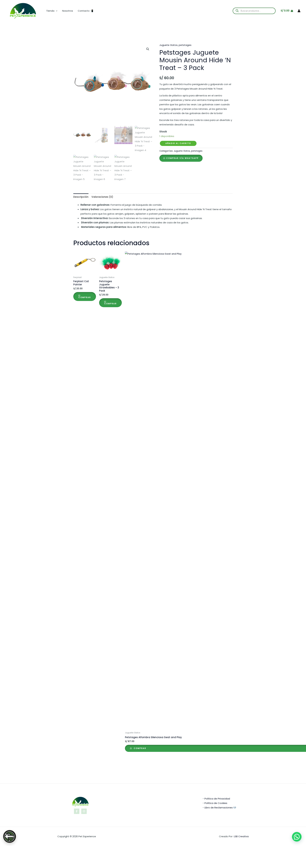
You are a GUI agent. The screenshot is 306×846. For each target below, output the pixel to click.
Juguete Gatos (168, 45)
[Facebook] (76, 811)
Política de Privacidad (217, 798)
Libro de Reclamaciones (218, 807)
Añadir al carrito (178, 143)
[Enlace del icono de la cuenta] (299, 10)
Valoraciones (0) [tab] (102, 197)
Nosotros (67, 10)
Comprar (84, 297)
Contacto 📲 (85, 10)
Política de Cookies (215, 803)
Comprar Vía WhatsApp (182, 158)
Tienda (50, 10)
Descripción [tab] (80, 197)
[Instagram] (84, 811)
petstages (185, 45)
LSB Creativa (241, 836)
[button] (55, 10)
